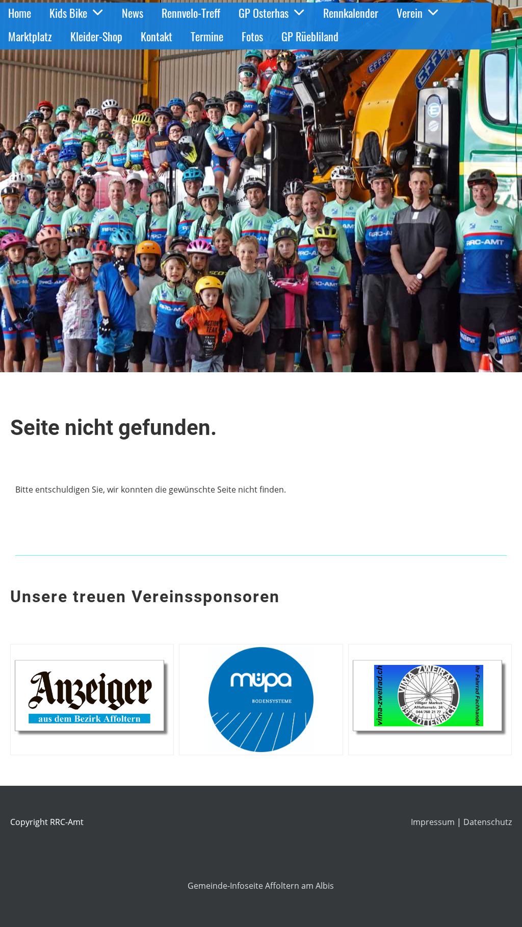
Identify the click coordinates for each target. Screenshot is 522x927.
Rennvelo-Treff (191, 13)
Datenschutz (487, 822)
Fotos (252, 36)
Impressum (434, 822)
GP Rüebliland (309, 36)
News (132, 13)
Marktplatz (30, 36)
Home (19, 13)
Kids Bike (68, 13)
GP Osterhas (264, 13)
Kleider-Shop (96, 36)
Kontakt (156, 36)
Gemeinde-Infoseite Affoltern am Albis (261, 885)
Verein (410, 13)
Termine (207, 36)
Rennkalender (350, 13)
